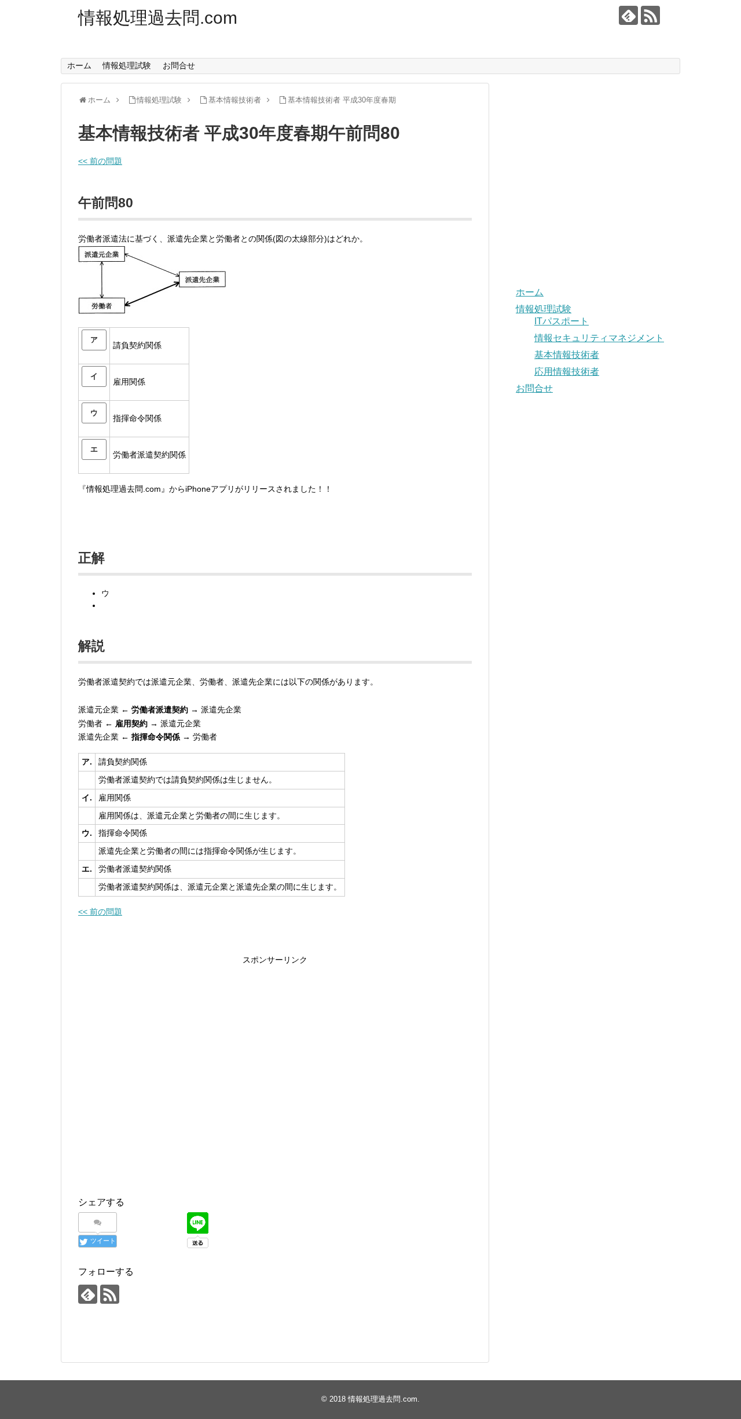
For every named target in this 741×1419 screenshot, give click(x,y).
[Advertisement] (175, 1084)
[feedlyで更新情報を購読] (628, 15)
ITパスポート (561, 321)
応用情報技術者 (566, 371)
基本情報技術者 (566, 355)
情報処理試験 (126, 65)
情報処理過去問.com (157, 17)
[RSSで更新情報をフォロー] (650, 15)
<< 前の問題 (100, 161)
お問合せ (179, 65)
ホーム (79, 65)
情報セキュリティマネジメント (599, 338)
